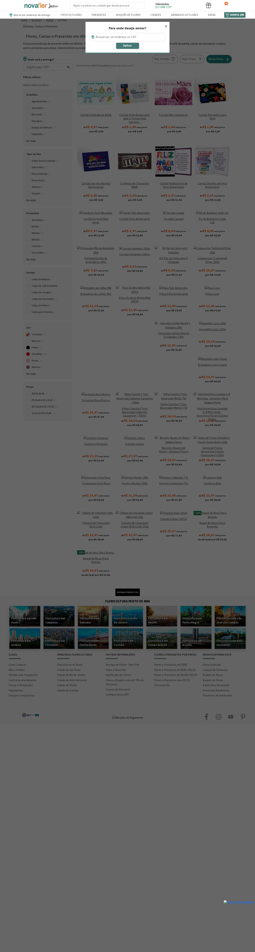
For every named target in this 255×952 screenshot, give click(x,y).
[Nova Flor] (41, 6)
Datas (212, 15)
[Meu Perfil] (194, 5)
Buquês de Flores (128, 15)
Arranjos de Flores (184, 15)
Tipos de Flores (71, 15)
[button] (180, 5)
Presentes (99, 15)
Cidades (155, 15)
